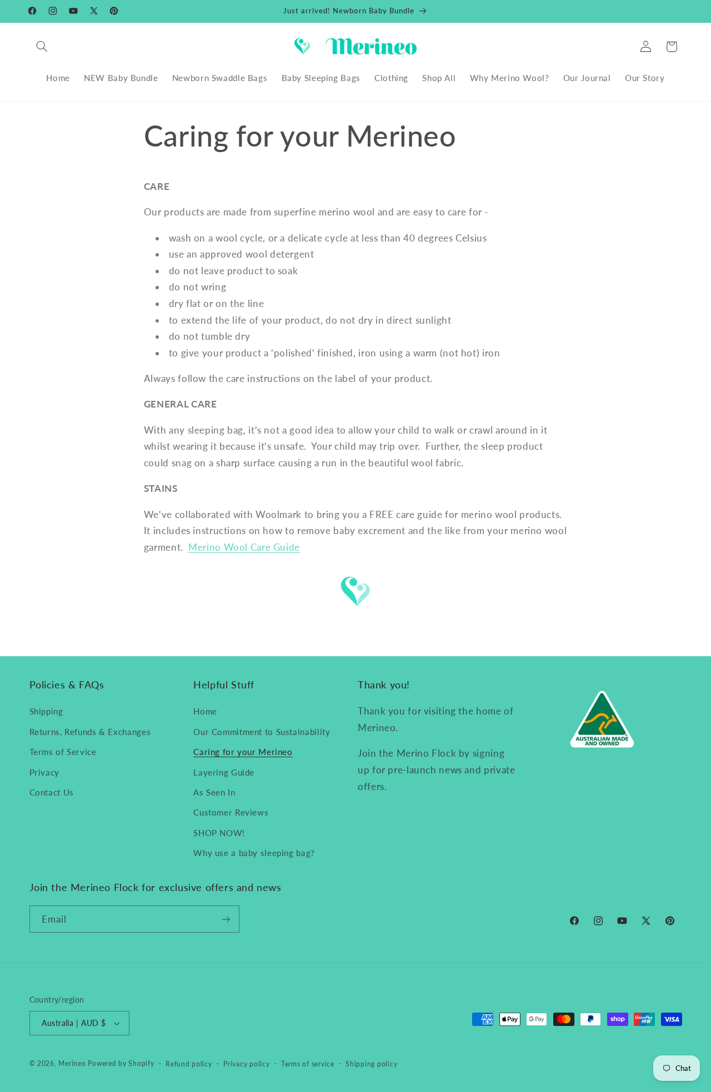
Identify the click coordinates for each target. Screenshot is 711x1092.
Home (205, 711)
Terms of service (307, 1064)
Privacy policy (246, 1064)
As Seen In (214, 792)
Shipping (46, 711)
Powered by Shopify (121, 1063)
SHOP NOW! (219, 833)
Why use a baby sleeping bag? (254, 853)
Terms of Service (63, 752)
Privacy (44, 772)
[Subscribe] (225, 919)
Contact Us (51, 792)
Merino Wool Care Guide (244, 547)
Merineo (72, 1063)
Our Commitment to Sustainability (261, 732)
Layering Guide (223, 772)
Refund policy (189, 1064)
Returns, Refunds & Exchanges (90, 732)
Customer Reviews (230, 812)
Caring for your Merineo (243, 752)
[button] (42, 46)
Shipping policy (371, 1064)
